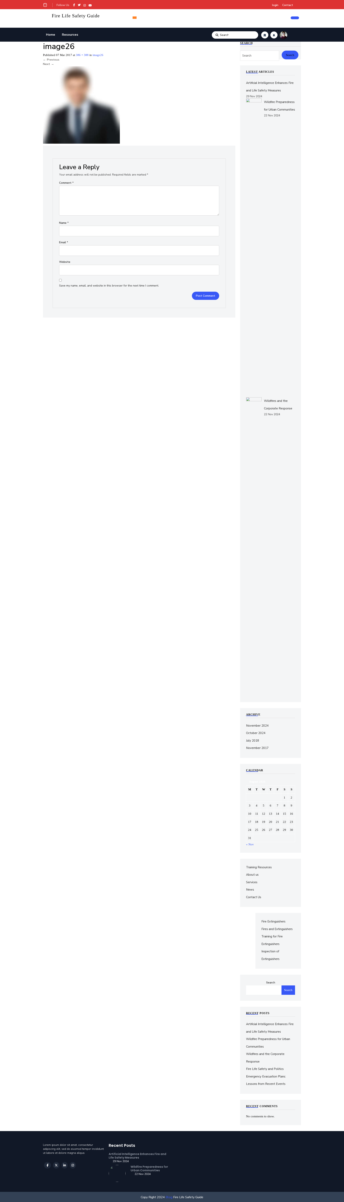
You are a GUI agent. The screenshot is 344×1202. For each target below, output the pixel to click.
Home (50, 34)
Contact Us (253, 897)
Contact (287, 5)
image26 (98, 55)
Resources (70, 34)
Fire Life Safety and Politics (265, 1069)
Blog (168, 1197)
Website (64, 262)
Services (251, 882)
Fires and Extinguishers (277, 929)
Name (64, 223)
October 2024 (255, 733)
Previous (51, 60)
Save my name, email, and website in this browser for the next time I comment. (109, 285)
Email (63, 242)
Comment (66, 183)
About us (252, 875)
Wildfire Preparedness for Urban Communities (149, 1168)
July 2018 (252, 741)
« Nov (250, 844)
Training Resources (259, 867)
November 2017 (257, 748)
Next (48, 64)
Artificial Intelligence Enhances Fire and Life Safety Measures (137, 1155)
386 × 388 (82, 55)
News (250, 890)
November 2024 (257, 726)
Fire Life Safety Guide (76, 15)
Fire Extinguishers (273, 921)
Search (217, 35)
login (275, 5)
